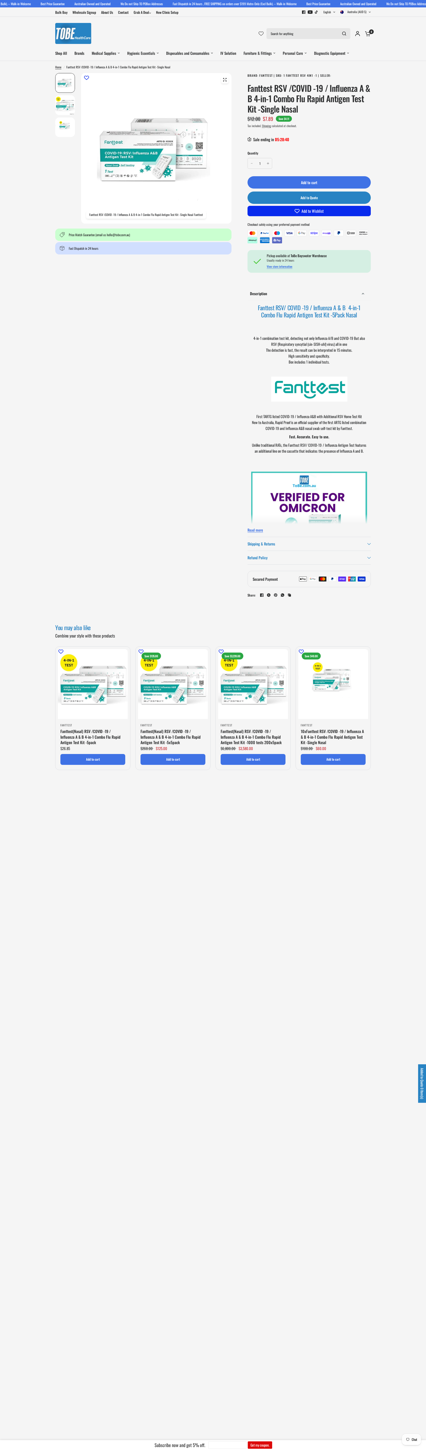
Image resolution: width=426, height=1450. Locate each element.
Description (258, 293)
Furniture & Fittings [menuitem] (258, 53)
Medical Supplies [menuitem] (104, 53)
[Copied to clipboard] (289, 595)
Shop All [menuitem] (61, 53)
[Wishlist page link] (261, 33)
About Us (107, 12)
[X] (269, 595)
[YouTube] (310, 12)
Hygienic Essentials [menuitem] (141, 53)
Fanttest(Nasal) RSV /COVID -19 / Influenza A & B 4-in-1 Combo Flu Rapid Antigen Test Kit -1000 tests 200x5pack (251, 737)
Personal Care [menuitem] (293, 53)
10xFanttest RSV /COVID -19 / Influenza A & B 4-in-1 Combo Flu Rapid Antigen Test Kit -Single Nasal (332, 737)
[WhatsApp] (282, 595)
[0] (366, 33)
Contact (123, 12)
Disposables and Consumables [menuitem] (187, 53)
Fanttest (66, 725)
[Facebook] (304, 12)
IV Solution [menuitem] (228, 53)
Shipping (266, 126)
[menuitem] (62, 12)
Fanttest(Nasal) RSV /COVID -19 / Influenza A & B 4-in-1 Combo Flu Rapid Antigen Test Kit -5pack (90, 737)
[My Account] (357, 33)
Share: (252, 595)
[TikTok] (316, 12)
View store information (279, 266)
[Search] (344, 33)
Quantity (253, 153)
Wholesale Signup (84, 12)
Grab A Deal (141, 12)
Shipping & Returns (261, 543)
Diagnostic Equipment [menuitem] (329, 53)
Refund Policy (257, 557)
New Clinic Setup (167, 12)
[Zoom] (225, 79)
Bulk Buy (61, 12)
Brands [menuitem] (79, 53)
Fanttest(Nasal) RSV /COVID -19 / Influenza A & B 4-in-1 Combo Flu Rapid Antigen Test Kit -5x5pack (171, 737)
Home (58, 67)
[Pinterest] (276, 595)
